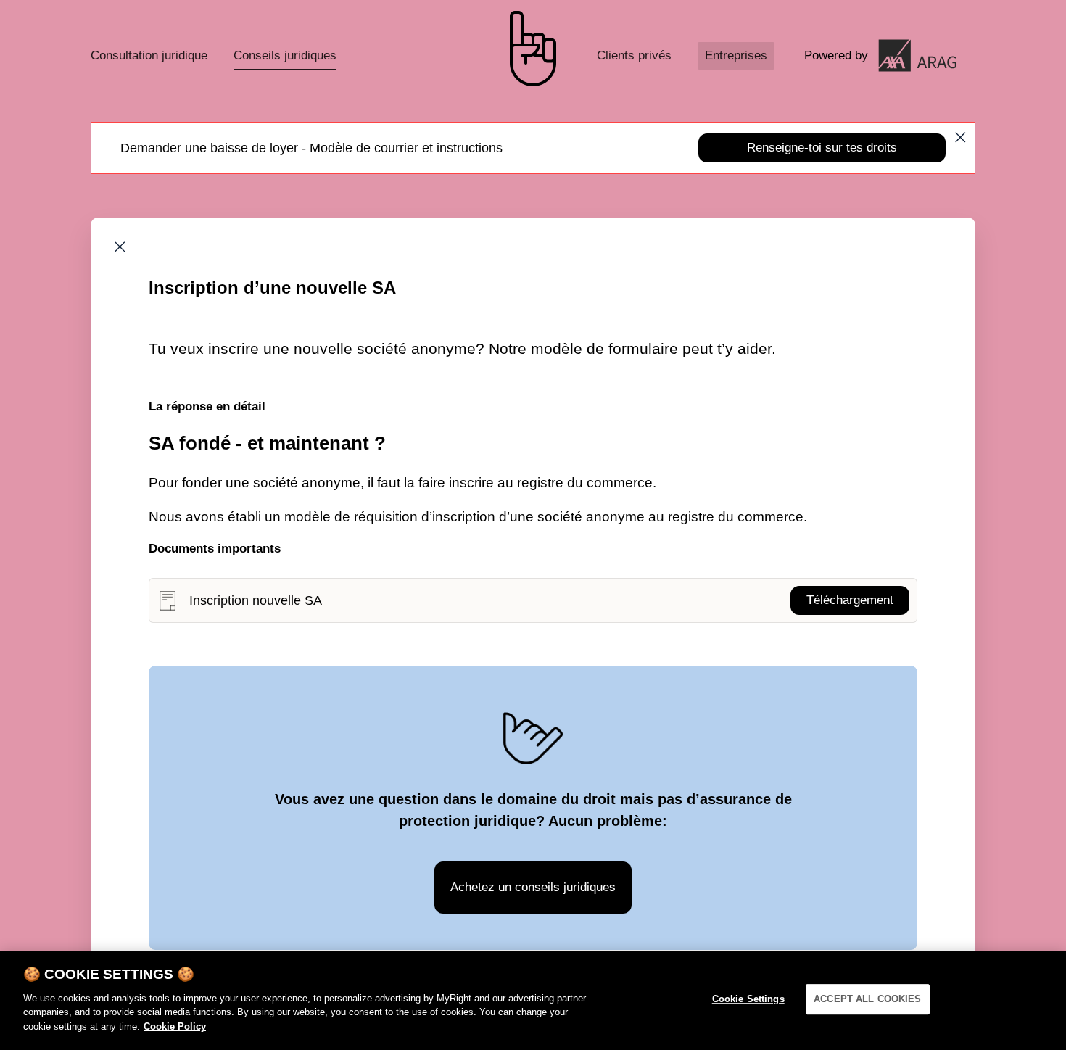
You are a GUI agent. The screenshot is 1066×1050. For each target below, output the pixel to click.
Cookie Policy (175, 1025)
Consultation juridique (149, 55)
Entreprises (736, 55)
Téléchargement (849, 600)
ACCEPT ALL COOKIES (867, 998)
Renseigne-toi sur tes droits (822, 147)
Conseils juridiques (285, 55)
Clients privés (634, 55)
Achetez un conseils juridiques (533, 887)
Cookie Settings (748, 998)
